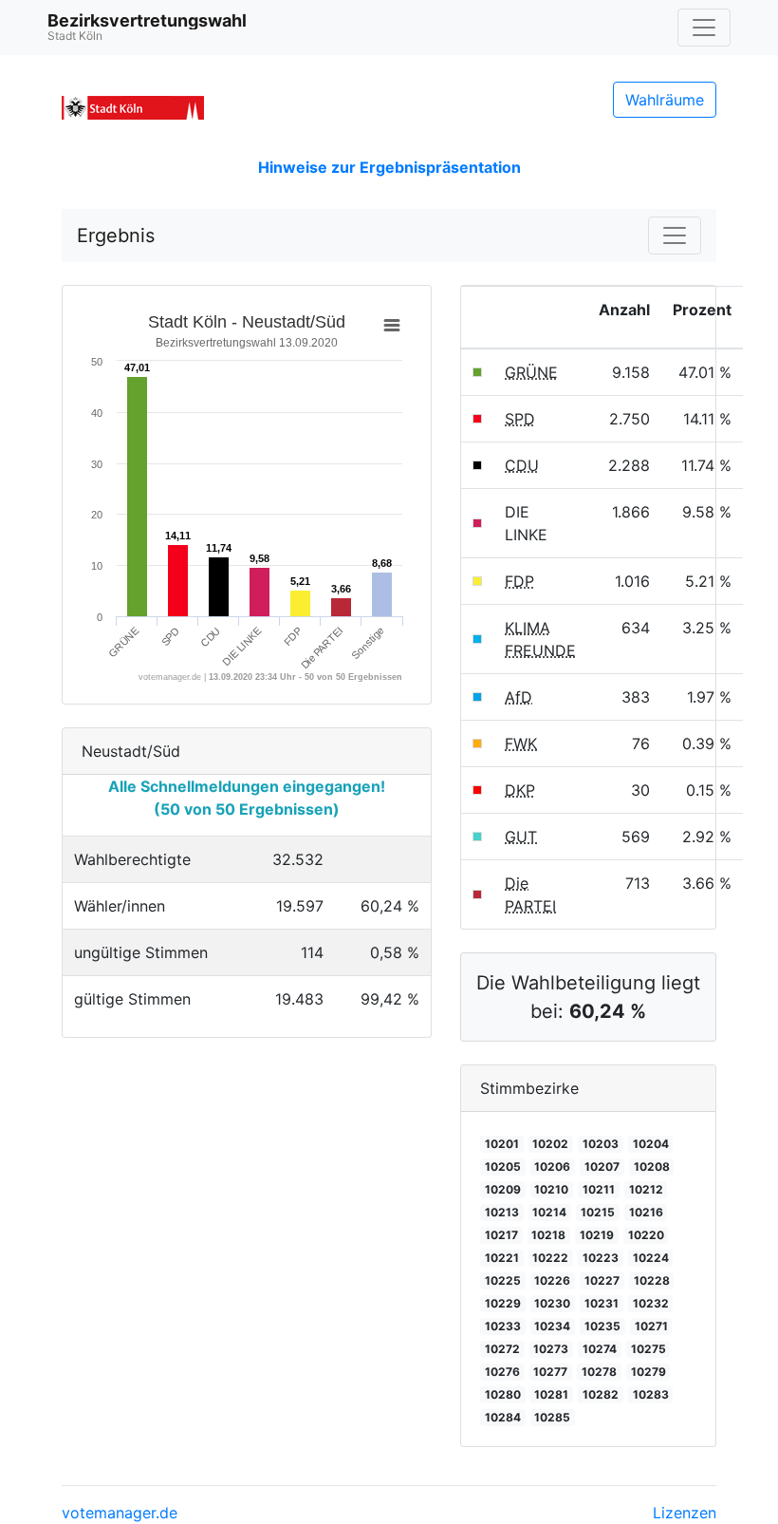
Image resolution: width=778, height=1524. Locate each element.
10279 (648, 1371)
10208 (652, 1166)
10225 (503, 1280)
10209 (503, 1189)
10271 (651, 1326)
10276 (502, 1371)
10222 (550, 1258)
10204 (651, 1144)
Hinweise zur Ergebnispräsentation (389, 167)
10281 (551, 1394)
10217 (501, 1235)
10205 (503, 1166)
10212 (646, 1189)
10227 (602, 1280)
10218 (548, 1235)
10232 (651, 1303)
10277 (550, 1371)
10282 (601, 1394)
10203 (601, 1144)
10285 (552, 1417)
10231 (601, 1303)
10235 (602, 1326)
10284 (503, 1417)
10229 (503, 1303)
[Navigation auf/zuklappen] (704, 28)
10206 (552, 1166)
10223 (601, 1258)
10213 (502, 1212)
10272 (502, 1349)
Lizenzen (684, 1512)
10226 (552, 1280)
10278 (599, 1371)
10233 (503, 1326)
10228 (652, 1280)
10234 (552, 1326)
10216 (646, 1212)
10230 (552, 1303)
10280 (503, 1394)
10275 (648, 1349)
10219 (597, 1235)
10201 (502, 1144)
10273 (550, 1349)
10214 (549, 1212)
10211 (599, 1189)
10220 (646, 1235)
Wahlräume (664, 99)
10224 (651, 1258)
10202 (550, 1144)
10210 (551, 1189)
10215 (598, 1212)
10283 (651, 1394)
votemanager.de (119, 1512)
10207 (602, 1166)
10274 (600, 1349)
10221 (502, 1258)
